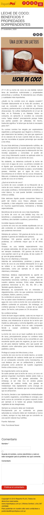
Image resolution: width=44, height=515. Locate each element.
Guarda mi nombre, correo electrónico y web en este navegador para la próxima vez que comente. (21, 455)
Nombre (5, 444)
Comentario (6, 461)
